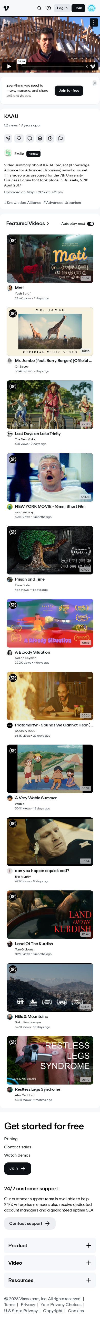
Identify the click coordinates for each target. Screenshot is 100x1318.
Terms (9, 1305)
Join (78, 8)
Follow (33, 153)
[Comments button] (30, 138)
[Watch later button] (50, 138)
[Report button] (60, 138)
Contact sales (17, 1147)
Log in (62, 8)
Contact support (25, 1223)
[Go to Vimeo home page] (6, 8)
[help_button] (49, 8)
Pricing (11, 1139)
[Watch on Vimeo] (93, 66)
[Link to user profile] (8, 154)
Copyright (53, 1311)
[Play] (9, 66)
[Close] (95, 83)
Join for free (69, 90)
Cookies (76, 1311)
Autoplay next (73, 223)
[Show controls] (87, 66)
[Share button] (8, 138)
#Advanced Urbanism (62, 202)
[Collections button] (40, 138)
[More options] (94, 22)
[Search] (39, 8)
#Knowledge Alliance (22, 202)
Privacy (28, 1305)
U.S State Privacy (21, 1311)
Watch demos (17, 1155)
